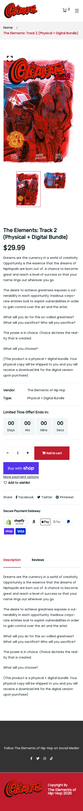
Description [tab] (12, 560)
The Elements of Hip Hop (46, 390)
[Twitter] (38, 758)
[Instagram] (44, 758)
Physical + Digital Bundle (45, 398)
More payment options (21, 477)
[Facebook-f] (31, 758)
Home (8, 27)
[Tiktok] (51, 758)
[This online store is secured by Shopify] (15, 521)
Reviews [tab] (38, 560)
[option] (41, 110)
